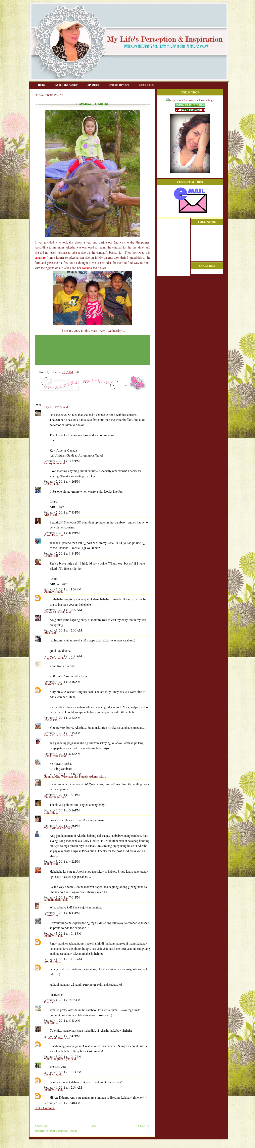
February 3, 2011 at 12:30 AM (63, 630)
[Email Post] (76, 372)
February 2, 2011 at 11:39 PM (62, 589)
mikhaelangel (52, 797)
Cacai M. (50, 1074)
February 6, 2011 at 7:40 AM (62, 1103)
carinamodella (53, 899)
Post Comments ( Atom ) (64, 1130)
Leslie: (48, 555)
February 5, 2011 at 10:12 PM (62, 1056)
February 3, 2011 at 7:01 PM (62, 897)
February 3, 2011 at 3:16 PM (62, 810)
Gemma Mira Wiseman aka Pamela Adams (71, 776)
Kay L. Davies (53, 407)
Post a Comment (45, 1108)
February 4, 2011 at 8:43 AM (62, 1020)
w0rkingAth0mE (55, 612)
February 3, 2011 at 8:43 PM (62, 913)
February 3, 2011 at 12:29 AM (63, 610)
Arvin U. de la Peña (56, 735)
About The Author (66, 84)
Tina (47, 1002)
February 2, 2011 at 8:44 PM (62, 553)
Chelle (48, 720)
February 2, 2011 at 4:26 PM (62, 481)
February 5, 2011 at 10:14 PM (62, 1072)
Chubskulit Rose (54, 1038)
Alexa (48, 514)
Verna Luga (51, 535)
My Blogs (93, 84)
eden (47, 1022)
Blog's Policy (146, 84)
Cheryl (48, 483)
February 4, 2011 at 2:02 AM (62, 1000)
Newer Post (41, 1126)
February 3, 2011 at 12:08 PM (62, 774)
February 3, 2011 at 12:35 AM (63, 656)
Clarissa (49, 915)
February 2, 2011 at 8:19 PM (62, 533)
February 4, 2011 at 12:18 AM (63, 959)
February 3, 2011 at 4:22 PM (62, 861)
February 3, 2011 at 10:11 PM (62, 933)
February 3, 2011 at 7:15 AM (62, 733)
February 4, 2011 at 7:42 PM (62, 1036)
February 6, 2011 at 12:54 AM (63, 1087)
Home (42, 84)
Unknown (50, 591)
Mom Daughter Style (57, 1059)
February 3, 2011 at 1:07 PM (62, 795)
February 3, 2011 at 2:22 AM (62, 717)
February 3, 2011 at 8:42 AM (62, 753)
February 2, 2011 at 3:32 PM (62, 461)
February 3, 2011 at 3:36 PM (62, 825)
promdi (48, 961)
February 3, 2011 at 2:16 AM (62, 682)
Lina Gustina (52, 756)
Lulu (47, 812)
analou (48, 863)
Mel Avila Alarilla (55, 828)
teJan (47, 632)
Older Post (144, 1126)
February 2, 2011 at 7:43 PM (62, 512)
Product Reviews (119, 84)
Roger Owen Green (56, 658)
